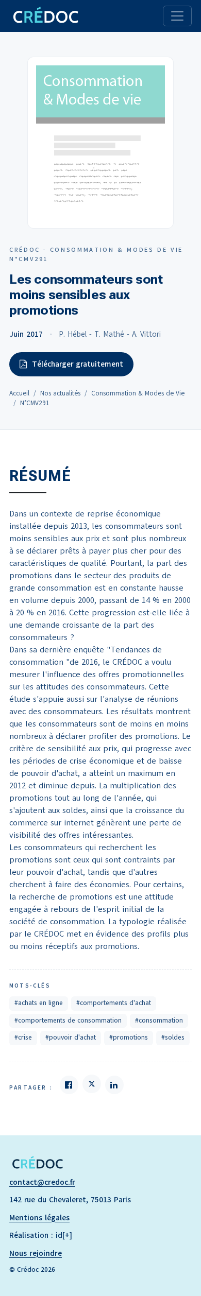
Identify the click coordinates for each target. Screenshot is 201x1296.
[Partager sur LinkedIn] (114, 1085)
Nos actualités (60, 393)
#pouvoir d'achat (70, 1037)
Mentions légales (39, 1218)
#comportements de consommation (68, 1020)
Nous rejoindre (35, 1253)
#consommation (159, 1020)
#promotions (128, 1037)
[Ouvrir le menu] (177, 16)
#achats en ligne (38, 1003)
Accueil (19, 393)
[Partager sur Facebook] (69, 1085)
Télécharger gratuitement (77, 364)
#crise (23, 1037)
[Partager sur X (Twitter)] (91, 1084)
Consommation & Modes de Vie (138, 393)
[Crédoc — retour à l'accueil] (45, 16)
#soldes (173, 1037)
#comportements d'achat (113, 1003)
